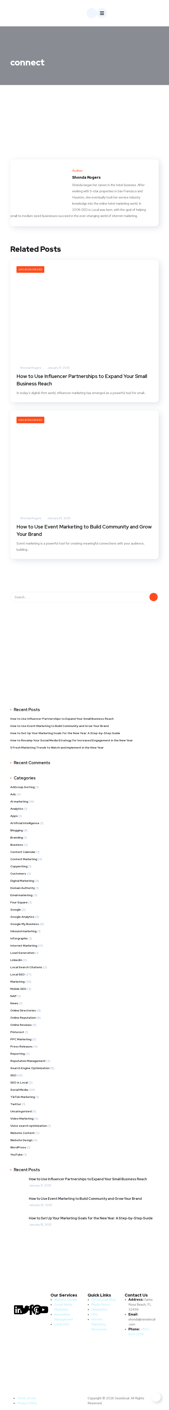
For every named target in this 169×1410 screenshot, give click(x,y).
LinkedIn (16, 960)
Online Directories (23, 1010)
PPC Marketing (20, 1039)
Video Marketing (21, 1118)
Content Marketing (23, 859)
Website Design (21, 1140)
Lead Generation (22, 953)
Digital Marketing (22, 881)
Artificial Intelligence (24, 823)
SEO (13, 1075)
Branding (16, 837)
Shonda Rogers (30, 368)
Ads (13, 794)
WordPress (18, 1147)
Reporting (17, 1053)
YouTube (16, 1154)
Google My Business (24, 924)
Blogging (16, 830)
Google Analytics (22, 917)
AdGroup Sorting (22, 787)
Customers (18, 873)
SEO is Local (19, 1082)
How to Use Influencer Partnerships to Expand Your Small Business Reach (81, 380)
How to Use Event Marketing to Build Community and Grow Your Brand (84, 530)
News (14, 1003)
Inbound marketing (23, 931)
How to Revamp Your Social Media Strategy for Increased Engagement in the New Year (71, 740)
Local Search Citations (26, 967)
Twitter (15, 1104)
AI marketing (19, 801)
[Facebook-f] (31, 1310)
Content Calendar (22, 852)
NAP (13, 996)
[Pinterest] (37, 1310)
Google (15, 909)
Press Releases (21, 1046)
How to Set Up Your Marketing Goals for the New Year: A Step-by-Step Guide (65, 733)
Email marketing (21, 895)
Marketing (17, 981)
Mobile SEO (18, 989)
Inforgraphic (19, 938)
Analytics (16, 809)
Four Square (19, 902)
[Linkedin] (18, 1310)
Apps (14, 816)
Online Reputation (23, 1017)
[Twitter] (25, 1310)
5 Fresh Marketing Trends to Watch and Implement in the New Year (57, 747)
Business (16, 845)
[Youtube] (43, 1310)
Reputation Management (28, 1061)
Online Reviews (21, 1025)
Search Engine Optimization (29, 1068)
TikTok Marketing (22, 1097)
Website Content (22, 1133)
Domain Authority (22, 888)
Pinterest (17, 1032)
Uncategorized (30, 269)
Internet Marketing (23, 945)
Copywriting (18, 866)
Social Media (19, 1090)
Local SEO (17, 974)
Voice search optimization (28, 1126)
